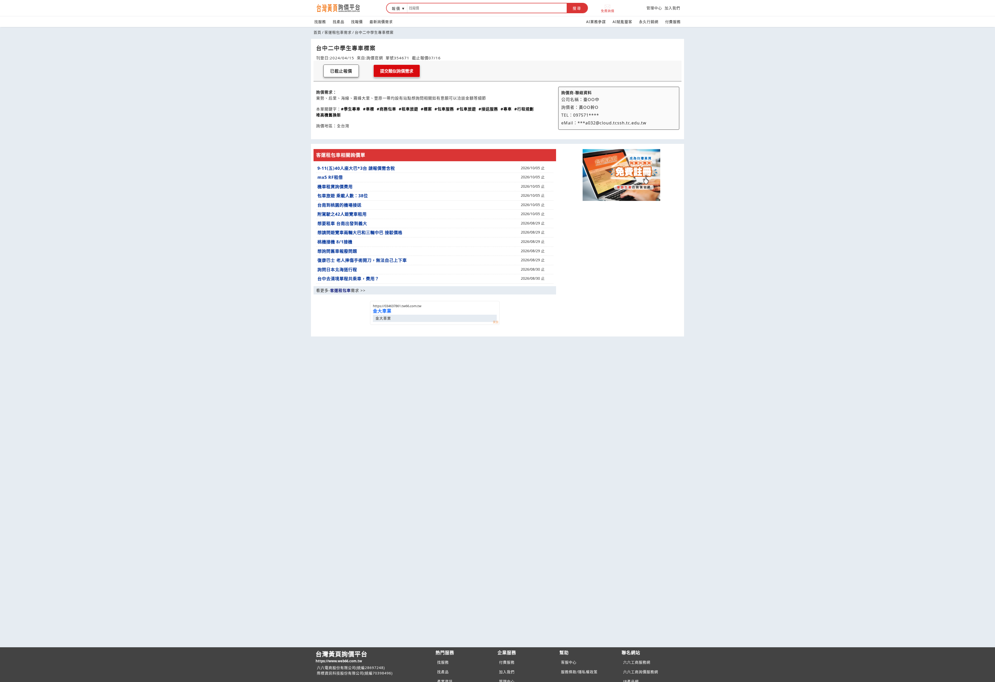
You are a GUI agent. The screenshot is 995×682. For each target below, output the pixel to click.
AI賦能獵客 (622, 21)
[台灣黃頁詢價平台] (343, 8)
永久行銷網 (648, 21)
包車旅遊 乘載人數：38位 (342, 196)
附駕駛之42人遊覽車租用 (342, 214)
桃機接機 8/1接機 (334, 242)
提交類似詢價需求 (396, 71)
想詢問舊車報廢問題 (337, 251)
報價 (396, 8)
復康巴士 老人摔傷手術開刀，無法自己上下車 (362, 260)
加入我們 (672, 7)
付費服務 (673, 21)
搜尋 (577, 8)
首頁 (317, 32)
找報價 (357, 21)
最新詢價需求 (381, 21)
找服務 (320, 21)
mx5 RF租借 (330, 177)
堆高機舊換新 (328, 114)
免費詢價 (607, 11)
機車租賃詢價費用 (335, 186)
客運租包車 (340, 290)
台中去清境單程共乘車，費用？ (348, 279)
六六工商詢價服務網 (640, 671)
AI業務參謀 (596, 21)
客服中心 (569, 662)
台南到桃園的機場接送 (339, 205)
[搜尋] (487, 8)
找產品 (338, 21)
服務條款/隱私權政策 (579, 671)
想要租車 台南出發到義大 (342, 223)
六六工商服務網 (636, 662)
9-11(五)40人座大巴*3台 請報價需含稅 (356, 168)
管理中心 (654, 7)
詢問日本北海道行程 (337, 269)
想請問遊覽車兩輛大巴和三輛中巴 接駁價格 (359, 232)
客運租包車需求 (338, 32)
